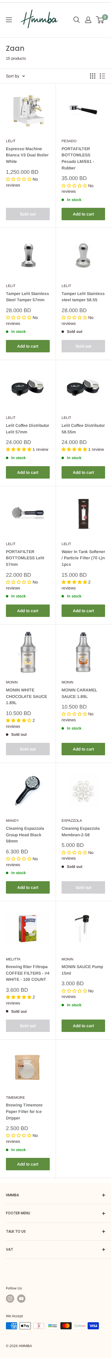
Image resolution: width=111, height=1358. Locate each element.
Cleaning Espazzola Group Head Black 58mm (25, 834)
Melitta (13, 959)
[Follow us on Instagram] (10, 1298)
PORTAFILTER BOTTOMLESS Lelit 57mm (25, 558)
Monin (12, 682)
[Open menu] (9, 19)
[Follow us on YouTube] (21, 1298)
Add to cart (83, 214)
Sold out (28, 214)
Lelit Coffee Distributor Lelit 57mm (27, 428)
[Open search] (76, 20)
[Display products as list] (102, 76)
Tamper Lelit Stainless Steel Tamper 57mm (27, 296)
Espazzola (72, 821)
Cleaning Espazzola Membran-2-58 (81, 831)
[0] (100, 19)
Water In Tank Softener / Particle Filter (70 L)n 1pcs (83, 558)
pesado (69, 141)
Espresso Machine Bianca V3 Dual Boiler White (27, 155)
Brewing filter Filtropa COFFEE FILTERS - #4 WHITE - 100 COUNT (27, 973)
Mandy (12, 821)
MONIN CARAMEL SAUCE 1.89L (79, 693)
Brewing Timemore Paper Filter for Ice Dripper (24, 1111)
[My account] (88, 20)
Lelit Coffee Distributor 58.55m (83, 428)
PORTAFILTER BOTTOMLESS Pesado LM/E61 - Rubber (78, 158)
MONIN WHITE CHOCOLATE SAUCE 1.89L (26, 696)
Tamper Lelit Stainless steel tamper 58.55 (83, 296)
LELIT (10, 141)
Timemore (15, 1098)
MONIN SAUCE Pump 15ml (82, 969)
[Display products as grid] (92, 76)
